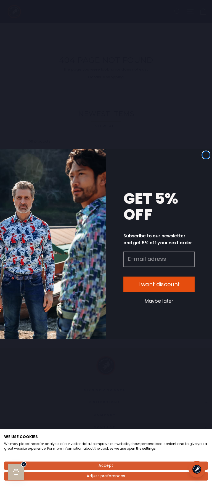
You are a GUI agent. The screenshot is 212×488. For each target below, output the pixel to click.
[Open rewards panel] (16, 472)
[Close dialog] (206, 155)
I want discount (159, 284)
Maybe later (159, 301)
